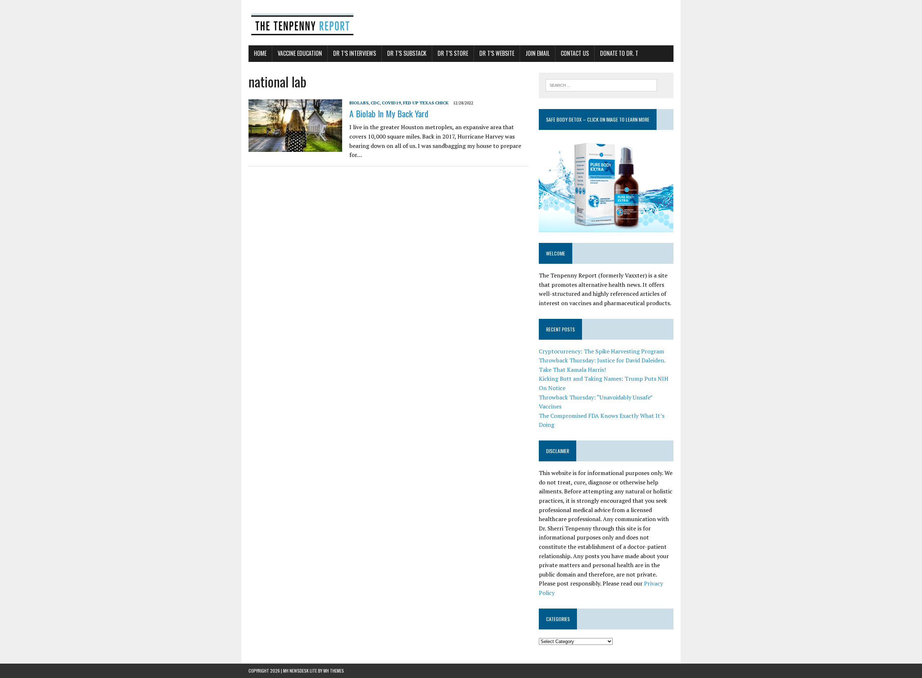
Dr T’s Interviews (354, 53)
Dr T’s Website (496, 53)
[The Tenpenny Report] (461, 22)
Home (260, 53)
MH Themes (333, 671)
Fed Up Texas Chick (425, 102)
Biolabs (358, 102)
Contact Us (575, 53)
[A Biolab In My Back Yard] (295, 147)
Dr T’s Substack (406, 53)
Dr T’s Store (453, 53)
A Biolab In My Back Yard (388, 113)
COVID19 (391, 102)
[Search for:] (601, 85)
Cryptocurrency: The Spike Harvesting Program (601, 351)
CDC (375, 102)
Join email (537, 53)
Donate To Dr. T (619, 53)
